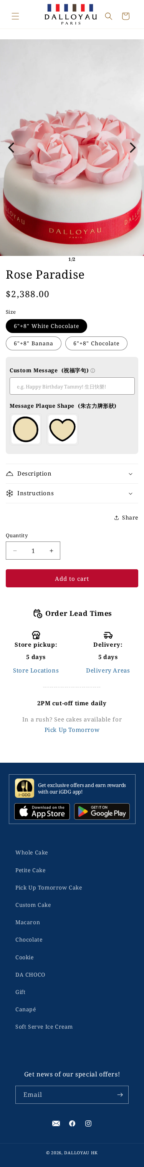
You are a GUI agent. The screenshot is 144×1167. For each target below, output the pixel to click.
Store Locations (36, 670)
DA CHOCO (30, 974)
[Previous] (11, 147)
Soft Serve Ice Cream (44, 1026)
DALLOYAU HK (81, 1152)
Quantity (17, 535)
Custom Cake (33, 904)
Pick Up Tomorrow (72, 729)
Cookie (24, 957)
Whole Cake (31, 852)
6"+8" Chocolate (96, 343)
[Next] (133, 147)
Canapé (25, 1009)
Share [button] (130, 517)
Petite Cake (30, 870)
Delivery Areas (108, 670)
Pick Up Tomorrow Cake (48, 887)
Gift (20, 991)
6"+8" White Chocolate (46, 326)
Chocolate (28, 939)
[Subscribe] (119, 1095)
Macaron (27, 922)
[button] (15, 16)
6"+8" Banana (33, 343)
